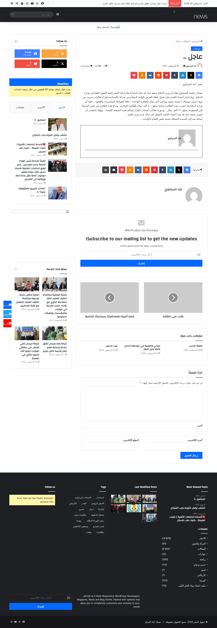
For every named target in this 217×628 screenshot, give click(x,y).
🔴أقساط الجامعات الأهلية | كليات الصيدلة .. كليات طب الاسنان (31, 148)
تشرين (81, 509)
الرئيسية (196, 41)
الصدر (83, 503)
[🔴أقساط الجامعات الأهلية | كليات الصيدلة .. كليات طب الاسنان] (57, 149)
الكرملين (73, 503)
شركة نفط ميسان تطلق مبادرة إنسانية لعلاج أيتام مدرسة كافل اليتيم (135, 3)
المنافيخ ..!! (40, 120)
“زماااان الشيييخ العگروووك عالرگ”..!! (32, 190)
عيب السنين (112, 346)
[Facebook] (7, 305)
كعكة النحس (195, 346)
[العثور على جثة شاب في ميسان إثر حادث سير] (134, 508)
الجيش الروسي (97, 503)
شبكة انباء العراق (153, 622)
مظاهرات (100, 532)
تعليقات (20, 107)
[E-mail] (196, 155)
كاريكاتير (201, 575)
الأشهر (61, 107)
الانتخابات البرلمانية (83, 497)
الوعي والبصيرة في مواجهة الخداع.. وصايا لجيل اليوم (142, 347)
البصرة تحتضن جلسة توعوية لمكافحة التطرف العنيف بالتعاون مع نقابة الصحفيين (27, 300)
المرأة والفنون (199, 543)
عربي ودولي (199, 564)
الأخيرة (41, 107)
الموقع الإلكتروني (131, 440)
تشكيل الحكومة (97, 515)
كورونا (203, 580)
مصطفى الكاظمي (80, 526)
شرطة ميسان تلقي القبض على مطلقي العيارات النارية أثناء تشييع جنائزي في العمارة (29, 350)
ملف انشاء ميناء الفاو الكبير (192, 585)
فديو (203, 569)
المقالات (186, 41)
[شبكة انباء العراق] (182, 14)
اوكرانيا (101, 509)
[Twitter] (7, 314)
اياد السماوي (191, 66)
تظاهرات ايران (80, 515)
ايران (91, 509)
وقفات (88, 532)
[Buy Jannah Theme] (108, 27)
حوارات (202, 554)
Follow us (50, 487)
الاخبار (203, 538)
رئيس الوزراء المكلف (95, 520)
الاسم (199, 425)
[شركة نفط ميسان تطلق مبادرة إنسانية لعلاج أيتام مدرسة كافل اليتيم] (54, 333)
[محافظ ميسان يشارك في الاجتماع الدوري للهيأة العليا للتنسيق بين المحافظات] (118, 508)
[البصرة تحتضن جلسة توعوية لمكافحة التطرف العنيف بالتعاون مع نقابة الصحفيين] (27, 284)
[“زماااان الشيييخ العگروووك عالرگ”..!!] (57, 193)
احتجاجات (100, 497)
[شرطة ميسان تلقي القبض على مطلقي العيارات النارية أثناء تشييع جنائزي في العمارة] (27, 333)
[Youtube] (7, 323)
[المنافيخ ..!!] (57, 124)
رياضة (203, 559)
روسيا (79, 520)
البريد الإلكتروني (195, 440)
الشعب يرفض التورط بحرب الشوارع (49, 135)
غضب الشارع (98, 526)
